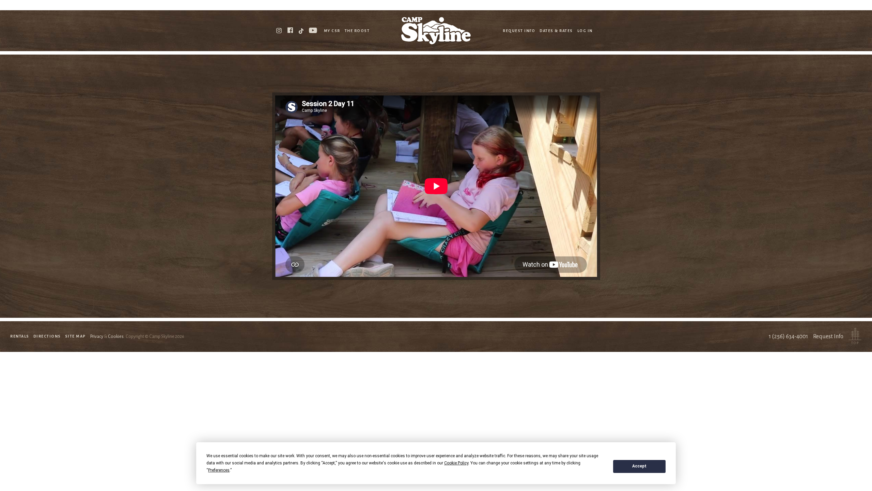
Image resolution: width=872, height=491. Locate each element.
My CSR (332, 31)
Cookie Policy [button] (456, 463)
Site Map (75, 336)
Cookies (116, 336)
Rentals (19, 336)
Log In (585, 31)
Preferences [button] (219, 470)
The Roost (357, 31)
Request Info (519, 31)
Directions (47, 336)
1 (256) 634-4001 (788, 336)
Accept (639, 466)
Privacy (96, 336)
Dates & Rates (556, 31)
